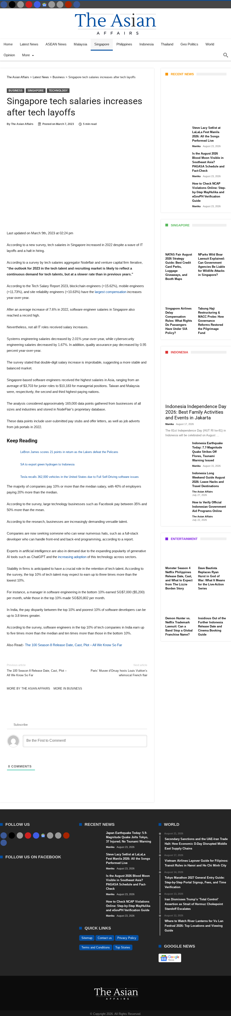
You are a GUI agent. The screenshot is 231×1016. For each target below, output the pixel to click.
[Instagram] (37, 4)
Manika (173, 118)
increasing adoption (72, 557)
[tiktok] (51, 4)
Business (16, 90)
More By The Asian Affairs (28, 688)
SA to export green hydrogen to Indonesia (47, 464)
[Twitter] (12, 4)
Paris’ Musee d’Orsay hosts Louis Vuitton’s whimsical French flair (119, 670)
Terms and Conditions (95, 947)
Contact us (105, 938)
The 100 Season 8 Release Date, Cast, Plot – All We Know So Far (73, 645)
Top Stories (122, 947)
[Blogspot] (60, 4)
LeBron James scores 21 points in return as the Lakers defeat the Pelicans (69, 452)
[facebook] (3, 4)
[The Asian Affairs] (115, 10)
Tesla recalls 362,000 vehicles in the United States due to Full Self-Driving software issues (79, 477)
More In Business (67, 688)
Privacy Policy (126, 938)
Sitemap (86, 938)
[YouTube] (28, 4)
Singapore (36, 90)
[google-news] (44, 4)
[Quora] (68, 4)
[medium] (20, 4)
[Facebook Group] (76, 4)
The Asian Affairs (22, 124)
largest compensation (110, 292)
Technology (58, 90)
